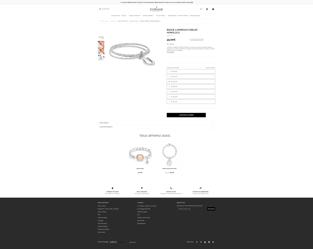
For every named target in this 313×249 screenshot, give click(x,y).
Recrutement (101, 232)
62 (174, 101)
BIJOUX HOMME (148, 15)
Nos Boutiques (141, 223)
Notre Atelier (140, 220)
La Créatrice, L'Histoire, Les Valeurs (147, 206)
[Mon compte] (207, 9)
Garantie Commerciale (143, 217)
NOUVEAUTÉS (115, 15)
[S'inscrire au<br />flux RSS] (213, 242)
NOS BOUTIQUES (195, 15)
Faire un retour (102, 206)
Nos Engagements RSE (143, 209)
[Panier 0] (213, 9)
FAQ (99, 214)
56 (174, 86)
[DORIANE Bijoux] (156, 9)
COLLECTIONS (160, 15)
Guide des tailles (102, 217)
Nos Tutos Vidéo (102, 223)
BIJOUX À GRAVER (134, 15)
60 (174, 96)
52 (174, 76)
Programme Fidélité (103, 229)
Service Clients (102, 212)
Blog (201, 9)
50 (174, 71)
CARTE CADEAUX (183, 15)
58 (174, 91)
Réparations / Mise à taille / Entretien (108, 209)
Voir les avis (132, 242)
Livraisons (100, 220)
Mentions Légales (142, 212)
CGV (138, 214)
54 (174, 81)
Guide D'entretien (103, 226)
